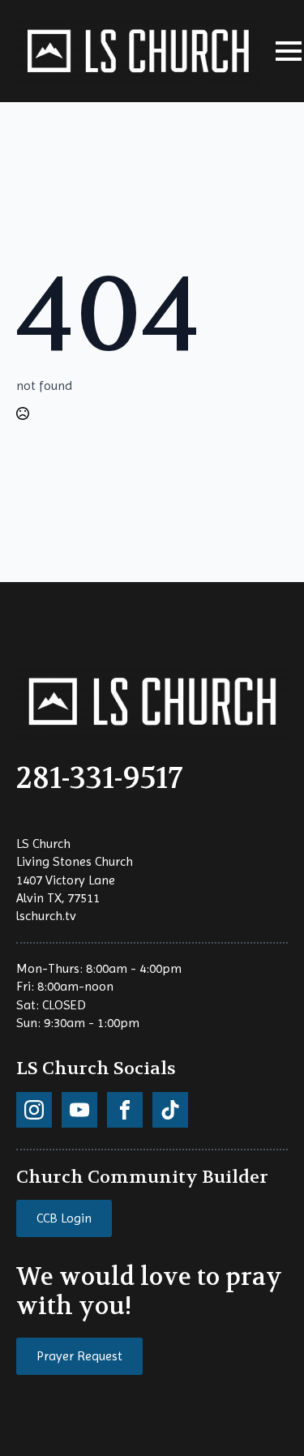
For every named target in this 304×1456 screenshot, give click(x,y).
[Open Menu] (289, 51)
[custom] (34, 1110)
